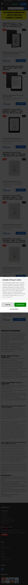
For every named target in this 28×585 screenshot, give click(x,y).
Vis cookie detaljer (14, 309)
